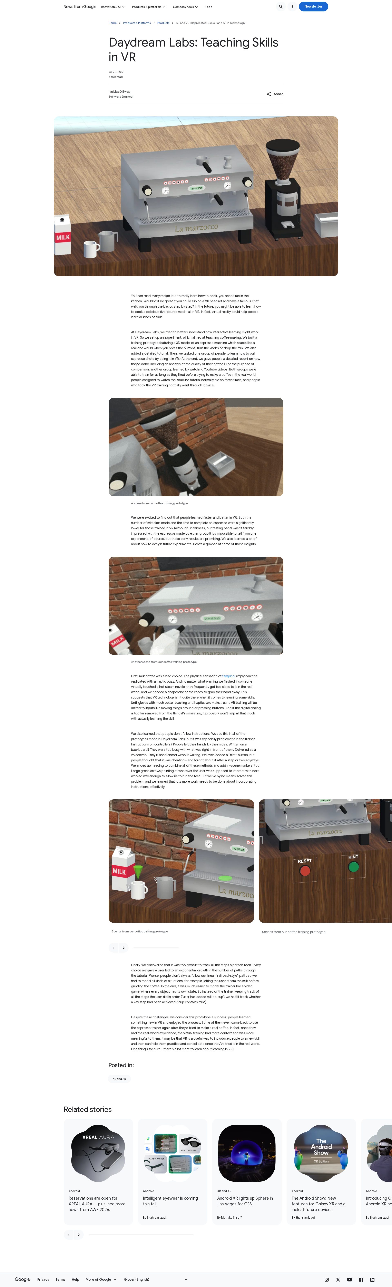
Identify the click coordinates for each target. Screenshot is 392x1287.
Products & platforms (146, 7)
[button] (313, 6)
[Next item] (124, 948)
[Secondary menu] (292, 6)
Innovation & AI (110, 7)
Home (113, 23)
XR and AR (119, 1079)
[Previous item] (113, 948)
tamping (228, 676)
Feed (208, 7)
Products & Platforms (137, 23)
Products (163, 23)
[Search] (281, 6)
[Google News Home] (80, 6)
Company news (183, 7)
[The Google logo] (22, 1279)
